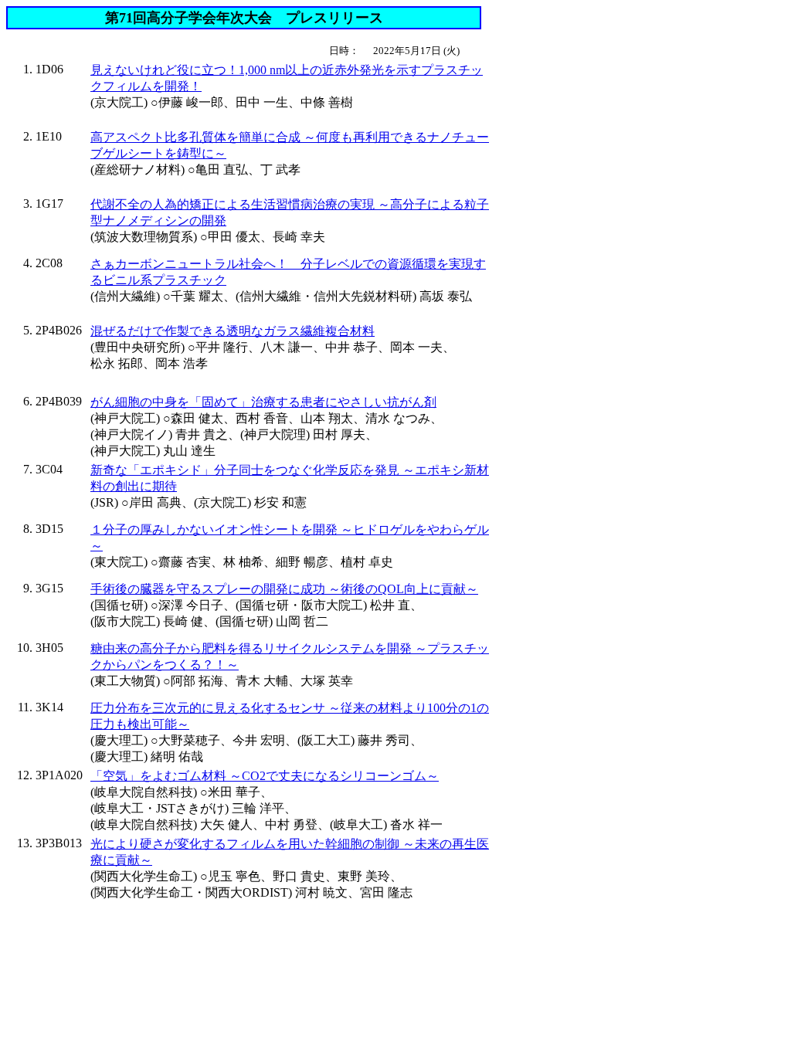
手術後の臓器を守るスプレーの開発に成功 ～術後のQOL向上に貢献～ (284, 588)
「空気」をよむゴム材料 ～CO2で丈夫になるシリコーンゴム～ (264, 775)
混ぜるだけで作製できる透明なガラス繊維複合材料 (232, 331)
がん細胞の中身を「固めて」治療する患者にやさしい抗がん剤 (263, 402)
